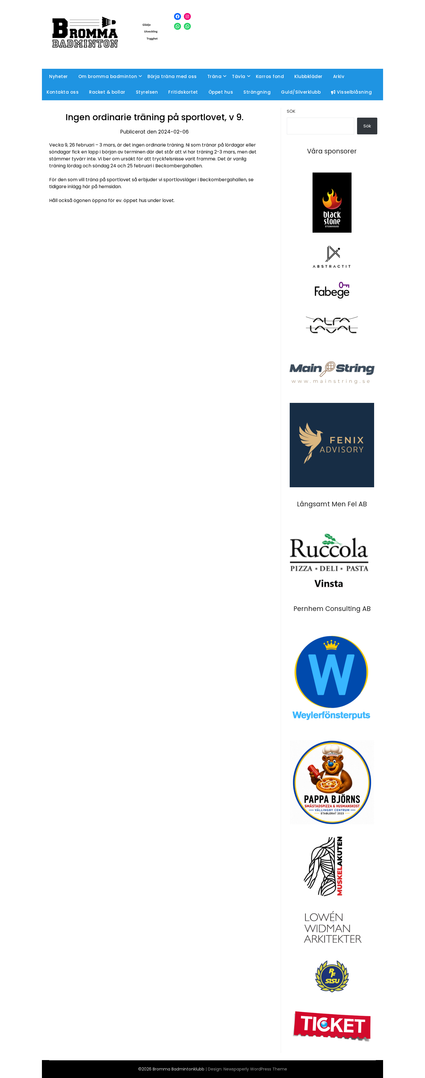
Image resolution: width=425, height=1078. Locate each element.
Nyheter (58, 76)
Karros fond (270, 76)
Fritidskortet (183, 92)
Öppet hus (220, 92)
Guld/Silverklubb (301, 92)
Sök (291, 111)
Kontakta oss (63, 92)
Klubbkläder (308, 76)
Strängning (257, 92)
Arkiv (339, 76)
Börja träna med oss (172, 76)
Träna (214, 76)
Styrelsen (147, 92)
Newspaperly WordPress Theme (255, 1069)
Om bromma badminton (107, 76)
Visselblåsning (354, 92)
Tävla (238, 76)
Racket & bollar (107, 92)
